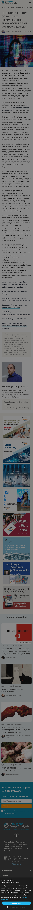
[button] (16, 907)
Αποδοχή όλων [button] (16, 903)
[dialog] (16, 455)
